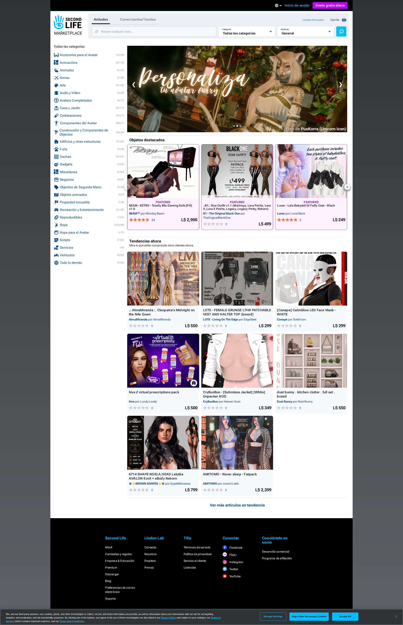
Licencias (190, 567)
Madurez (285, 29)
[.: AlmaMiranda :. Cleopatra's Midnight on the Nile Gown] (163, 279)
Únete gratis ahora (330, 5)
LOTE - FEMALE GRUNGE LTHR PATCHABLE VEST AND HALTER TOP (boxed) (237, 312)
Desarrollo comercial (275, 551)
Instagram (236, 562)
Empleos (150, 560)
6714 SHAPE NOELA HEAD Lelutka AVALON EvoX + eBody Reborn (156, 476)
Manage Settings (273, 616)
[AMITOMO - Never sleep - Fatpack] (237, 443)
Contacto (150, 547)
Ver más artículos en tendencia (237, 505)
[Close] (396, 616)
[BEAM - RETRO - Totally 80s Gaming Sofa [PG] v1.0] (163, 171)
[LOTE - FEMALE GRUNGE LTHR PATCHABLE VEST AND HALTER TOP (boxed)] (237, 279)
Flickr (232, 555)
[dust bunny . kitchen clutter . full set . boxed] (311, 361)
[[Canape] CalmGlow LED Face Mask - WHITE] (311, 279)
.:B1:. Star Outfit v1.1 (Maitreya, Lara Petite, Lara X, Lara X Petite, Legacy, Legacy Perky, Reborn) (237, 207)
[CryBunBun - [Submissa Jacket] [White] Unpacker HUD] (237, 361)
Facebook (235, 547)
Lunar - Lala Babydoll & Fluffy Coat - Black (306, 205)
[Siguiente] (347, 187)
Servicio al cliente (195, 560)
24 (153, 220)
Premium (111, 567)
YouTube (235, 576)
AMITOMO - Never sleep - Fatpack (230, 474)
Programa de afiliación (277, 558)
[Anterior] (127, 187)
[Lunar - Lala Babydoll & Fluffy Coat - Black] (311, 171)
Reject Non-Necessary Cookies (309, 616)
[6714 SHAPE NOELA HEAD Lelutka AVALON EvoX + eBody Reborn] (163, 443)
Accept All (345, 616)
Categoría (226, 29)
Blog (108, 581)
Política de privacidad (198, 554)
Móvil (108, 547)
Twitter (233, 569)
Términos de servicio (197, 547)
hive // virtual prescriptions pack (154, 392)
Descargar (112, 574)
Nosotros (150, 554)
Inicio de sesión (297, 5)
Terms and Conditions (72, 621)
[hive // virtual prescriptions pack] (163, 361)
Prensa (149, 567)
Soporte (110, 598)
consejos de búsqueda (313, 20)
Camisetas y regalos (118, 554)
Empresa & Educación (119, 560)
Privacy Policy (168, 617)
